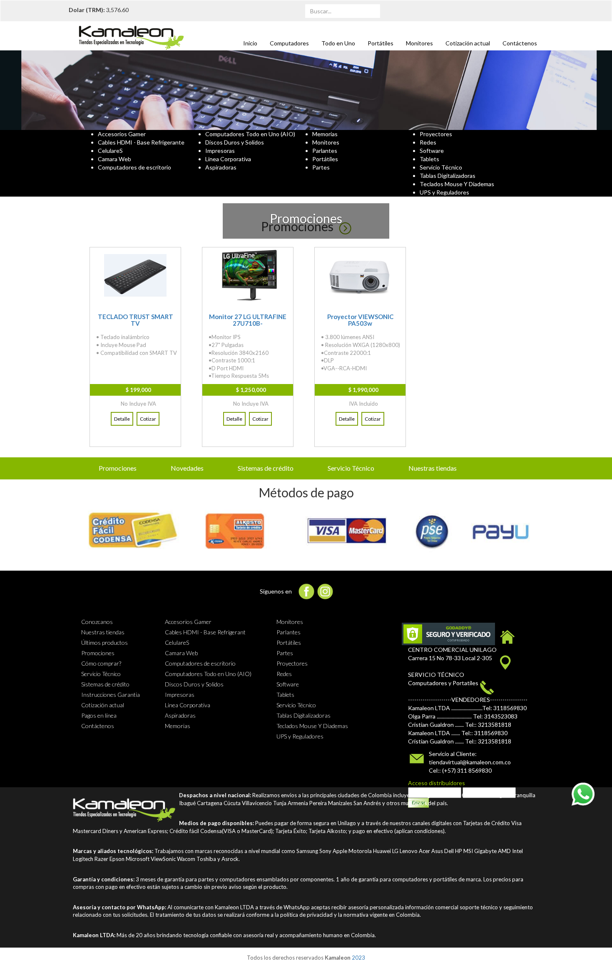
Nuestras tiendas (432, 468)
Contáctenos (520, 43)
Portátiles (380, 43)
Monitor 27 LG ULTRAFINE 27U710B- (247, 320)
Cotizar (148, 419)
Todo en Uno (338, 43)
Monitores (419, 43)
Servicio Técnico (351, 468)
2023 (358, 957)
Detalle (122, 419)
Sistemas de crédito (266, 468)
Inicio (250, 43)
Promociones (118, 468)
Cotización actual (467, 43)
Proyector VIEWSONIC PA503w (360, 320)
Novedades (187, 468)
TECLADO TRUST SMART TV (135, 320)
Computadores (289, 43)
